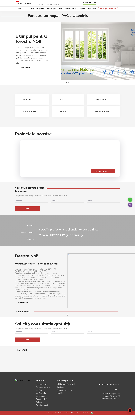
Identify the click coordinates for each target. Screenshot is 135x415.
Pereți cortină (40, 8)
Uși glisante (40, 396)
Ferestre (19, 8)
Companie (82, 8)
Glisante (31, 8)
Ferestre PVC (41, 384)
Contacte (56, 4)
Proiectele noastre (70, 8)
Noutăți (60, 393)
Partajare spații (51, 8)
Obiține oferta (91, 8)
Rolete (60, 8)
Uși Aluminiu (41, 393)
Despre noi (42, 4)
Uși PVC (39, 390)
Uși (25, 8)
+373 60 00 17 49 (89, 3)
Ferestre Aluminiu (43, 387)
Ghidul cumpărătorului (66, 384)
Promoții (49, 4)
